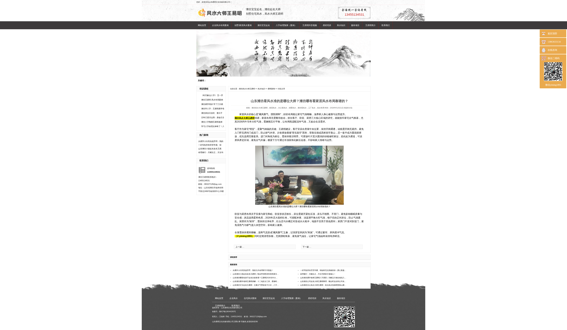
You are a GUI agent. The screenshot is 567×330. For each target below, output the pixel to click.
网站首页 (202, 25)
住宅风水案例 (250, 298)
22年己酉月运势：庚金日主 (212, 117)
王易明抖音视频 (309, 25)
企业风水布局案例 (220, 25)
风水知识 (341, 25)
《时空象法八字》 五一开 (212, 95)
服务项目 (355, 25)
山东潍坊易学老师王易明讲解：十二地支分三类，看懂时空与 (256, 281)
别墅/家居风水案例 (243, 25)
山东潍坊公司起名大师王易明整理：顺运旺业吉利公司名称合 (323, 281)
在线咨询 (552, 50)
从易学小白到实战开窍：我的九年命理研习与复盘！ (253, 270)
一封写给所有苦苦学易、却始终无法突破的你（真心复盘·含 (323, 270)
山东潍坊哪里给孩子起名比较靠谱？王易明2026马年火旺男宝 (256, 278)
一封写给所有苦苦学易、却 (209, 145)
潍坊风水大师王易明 (247, 89)
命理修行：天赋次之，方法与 (210, 152)
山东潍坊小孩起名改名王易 (209, 149)
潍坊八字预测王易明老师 (211, 122)
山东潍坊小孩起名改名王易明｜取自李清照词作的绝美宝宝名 (256, 274)
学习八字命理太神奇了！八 (212, 126)
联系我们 (386, 25)
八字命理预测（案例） (286, 25)
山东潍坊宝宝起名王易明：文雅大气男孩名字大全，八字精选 (256, 285)
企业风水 (233, 298)
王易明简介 (370, 25)
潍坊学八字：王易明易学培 (212, 109)
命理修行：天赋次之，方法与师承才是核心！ (318, 274)
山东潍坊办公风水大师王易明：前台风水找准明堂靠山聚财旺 (323, 285)
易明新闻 (271, 89)
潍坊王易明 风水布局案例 (212, 100)
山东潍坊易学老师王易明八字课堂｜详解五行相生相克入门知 (323, 278)
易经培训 (327, 25)
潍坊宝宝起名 (264, 25)
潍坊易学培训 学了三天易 (212, 104)
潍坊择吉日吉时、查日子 (211, 113)
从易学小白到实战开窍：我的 (210, 141)
